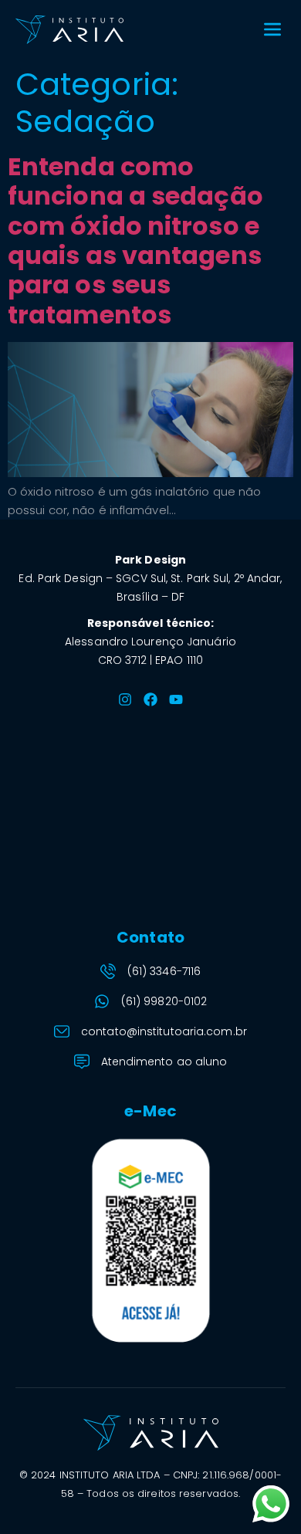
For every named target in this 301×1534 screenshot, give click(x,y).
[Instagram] (125, 699)
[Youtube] (176, 699)
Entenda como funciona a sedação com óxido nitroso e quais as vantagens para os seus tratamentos (135, 240)
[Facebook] (150, 699)
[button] (272, 29)
